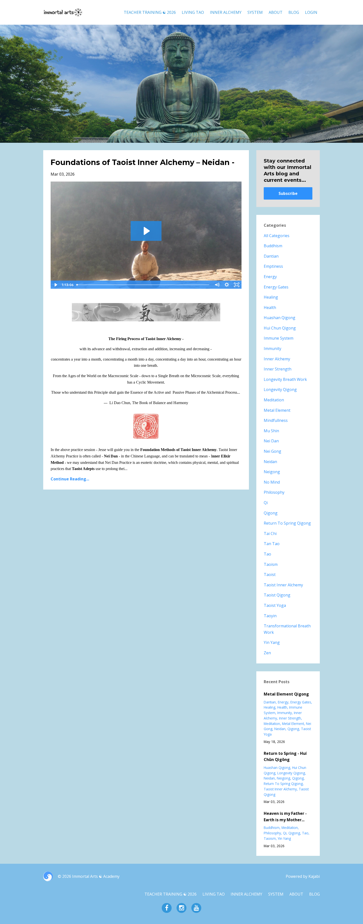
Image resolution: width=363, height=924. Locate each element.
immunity (272, 348)
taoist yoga (275, 605)
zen (267, 653)
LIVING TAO (193, 12)
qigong (271, 513)
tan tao (272, 543)
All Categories (276, 235)
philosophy (274, 492)
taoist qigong (277, 595)
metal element (277, 410)
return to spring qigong (287, 523)
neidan (270, 461)
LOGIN (311, 12)
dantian (271, 256)
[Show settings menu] (227, 285)
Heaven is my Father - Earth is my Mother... (285, 816)
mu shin (271, 430)
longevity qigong (280, 389)
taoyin (270, 615)
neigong (272, 471)
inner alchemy (277, 359)
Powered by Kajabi (303, 876)
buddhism (273, 245)
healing (271, 297)
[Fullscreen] (237, 285)
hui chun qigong (280, 328)
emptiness (273, 266)
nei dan (271, 441)
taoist (270, 574)
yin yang (272, 642)
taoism (271, 564)
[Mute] (217, 285)
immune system (278, 338)
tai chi (270, 533)
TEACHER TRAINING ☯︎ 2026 (150, 12)
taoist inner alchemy (283, 585)
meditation (274, 400)
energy (270, 276)
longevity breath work (285, 379)
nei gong (272, 451)
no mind (272, 482)
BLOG (293, 12)
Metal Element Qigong (286, 694)
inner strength (277, 369)
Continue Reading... (70, 479)
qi (266, 502)
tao (267, 554)
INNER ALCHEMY (226, 12)
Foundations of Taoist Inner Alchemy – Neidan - (143, 162)
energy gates (276, 287)
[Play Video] (55, 285)
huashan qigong (279, 317)
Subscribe (288, 193)
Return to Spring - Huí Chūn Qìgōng (285, 756)
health (270, 307)
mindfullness (276, 420)
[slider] (143, 285)
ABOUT (275, 12)
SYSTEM (255, 12)
